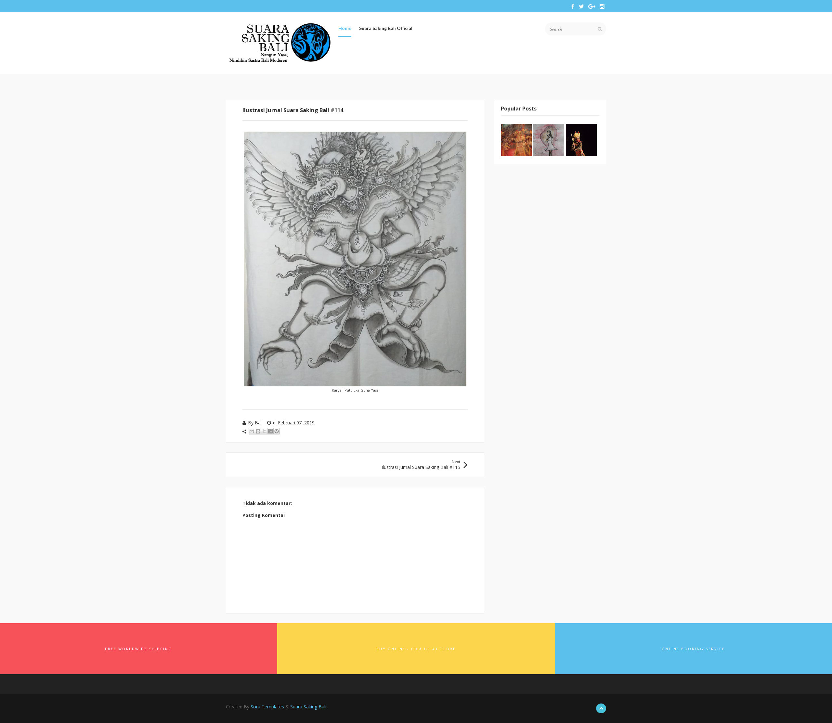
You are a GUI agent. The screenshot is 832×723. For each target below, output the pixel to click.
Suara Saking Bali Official (385, 28)
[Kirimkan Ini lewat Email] (252, 431)
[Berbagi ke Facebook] (270, 431)
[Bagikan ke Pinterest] (276, 431)
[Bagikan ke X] (264, 431)
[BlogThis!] (258, 431)
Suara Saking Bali (308, 707)
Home (344, 28)
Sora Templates (267, 707)
